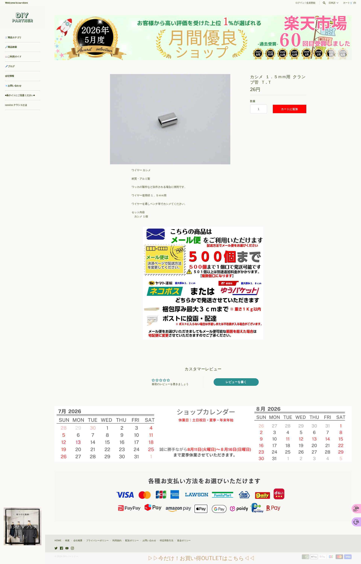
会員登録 (310, 3)
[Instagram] (72, 548)
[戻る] (334, 54)
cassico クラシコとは (16, 105)
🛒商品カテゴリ (13, 37)
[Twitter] (56, 548)
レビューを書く (236, 382)
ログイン (299, 3)
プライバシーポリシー (97, 540)
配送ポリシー (132, 540)
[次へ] (346, 54)
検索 (67, 540)
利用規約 (116, 540)
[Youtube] (66, 548)
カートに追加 (289, 109)
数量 (252, 101)
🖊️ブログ (10, 66)
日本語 (332, 3)
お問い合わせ (149, 540)
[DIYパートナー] (22, 17)
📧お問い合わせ (13, 85)
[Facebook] (61, 548)
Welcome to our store (16, 3)
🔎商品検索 (11, 47)
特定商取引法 (166, 540)
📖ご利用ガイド (13, 56)
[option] (203, 37)
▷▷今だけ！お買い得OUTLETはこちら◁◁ (201, 558)
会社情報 (9, 76)
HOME (58, 540)
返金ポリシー (184, 540)
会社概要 (77, 540)
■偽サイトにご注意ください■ (20, 95)
